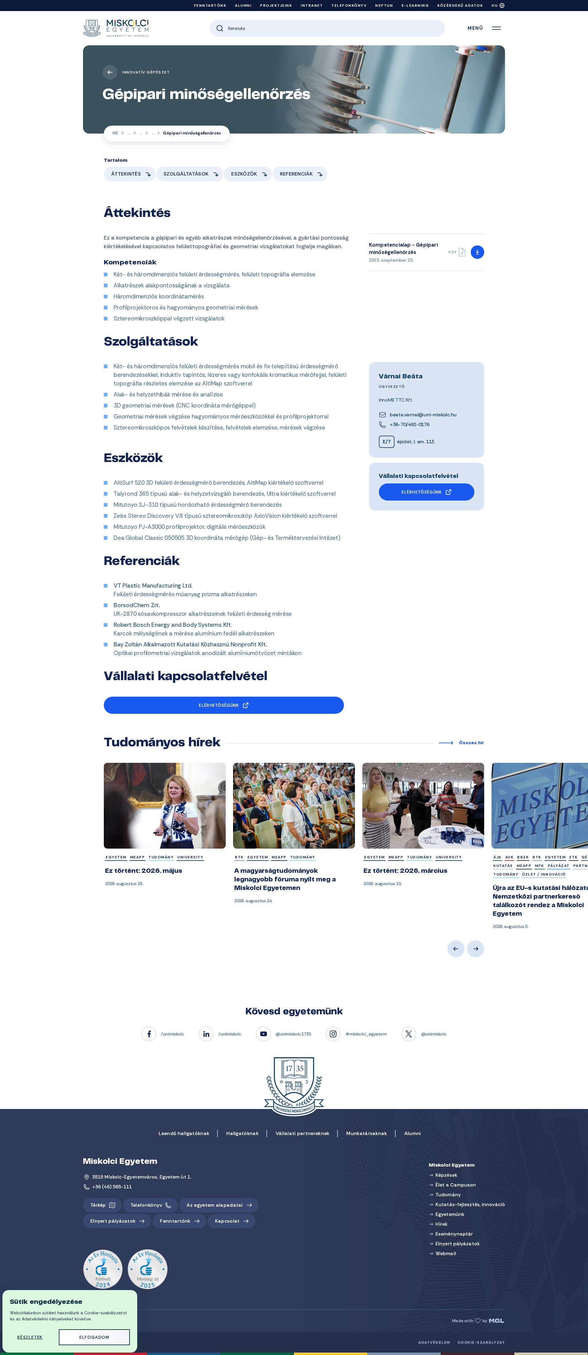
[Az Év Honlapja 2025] (148, 1269)
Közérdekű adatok (460, 5)
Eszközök (244, 174)
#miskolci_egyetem (366, 1034)
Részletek (30, 1337)
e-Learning (415, 5)
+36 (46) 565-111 (112, 1186)
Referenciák (296, 174)
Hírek (441, 1224)
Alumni (243, 5)
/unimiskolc (172, 1034)
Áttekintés (126, 174)
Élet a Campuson (455, 1185)
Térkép (98, 1205)
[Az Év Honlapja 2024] (103, 1269)
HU (495, 5)
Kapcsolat (227, 1221)
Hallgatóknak (242, 1133)
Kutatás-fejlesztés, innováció (128, 133)
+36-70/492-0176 (409, 424)
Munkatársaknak (366, 1133)
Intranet (312, 5)
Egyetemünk (449, 1214)
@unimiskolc (434, 1034)
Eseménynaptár (454, 1234)
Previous (456, 948)
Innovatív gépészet (146, 72)
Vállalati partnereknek (303, 1133)
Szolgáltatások (186, 174)
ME (115, 133)
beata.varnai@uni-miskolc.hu (423, 414)
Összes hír (471, 743)
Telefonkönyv (349, 5)
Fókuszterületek (140, 133)
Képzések (446, 1175)
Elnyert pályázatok (112, 1221)
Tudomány (448, 1194)
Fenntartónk (210, 5)
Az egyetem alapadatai (215, 1205)
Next (475, 948)
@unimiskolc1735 (293, 1034)
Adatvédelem (434, 1342)
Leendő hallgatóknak (184, 1133)
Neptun (384, 5)
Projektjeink (276, 5)
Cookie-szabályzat (481, 1342)
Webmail (445, 1253)
